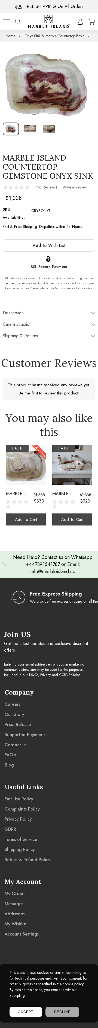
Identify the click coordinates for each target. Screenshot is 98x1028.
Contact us (15, 745)
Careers (12, 704)
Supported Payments (25, 734)
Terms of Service (21, 839)
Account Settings (22, 934)
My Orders (15, 893)
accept (25, 1012)
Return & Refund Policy (27, 859)
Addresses (14, 914)
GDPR (10, 829)
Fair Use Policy (19, 799)
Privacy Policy (18, 819)
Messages (14, 904)
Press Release (18, 724)
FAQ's (10, 755)
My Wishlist (16, 924)
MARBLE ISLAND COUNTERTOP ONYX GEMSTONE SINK (20, 493)
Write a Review (74, 187)
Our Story (14, 714)
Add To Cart (26, 519)
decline (62, 1012)
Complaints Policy (22, 809)
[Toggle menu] (6, 21)
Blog (9, 765)
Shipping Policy (20, 849)
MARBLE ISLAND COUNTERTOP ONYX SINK (66, 493)
